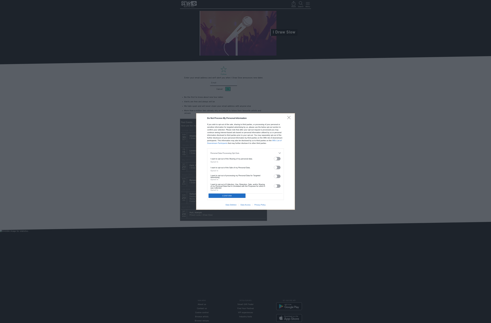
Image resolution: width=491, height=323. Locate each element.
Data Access (245, 205)
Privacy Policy (260, 205)
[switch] (277, 158)
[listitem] (245, 153)
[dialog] (245, 161)
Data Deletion (231, 205)
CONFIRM (227, 196)
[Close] (289, 118)
